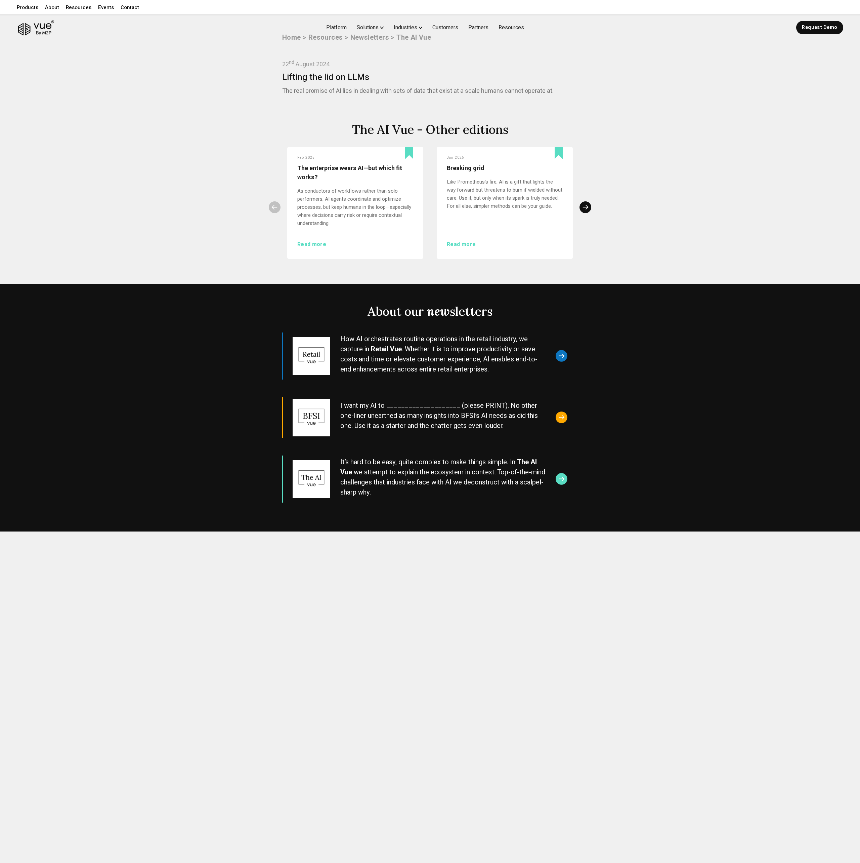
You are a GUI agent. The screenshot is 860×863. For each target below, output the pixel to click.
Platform (336, 28)
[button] (27, 7)
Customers (445, 28)
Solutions (368, 28)
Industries (405, 28)
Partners (478, 28)
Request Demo (819, 27)
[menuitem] (375, 27)
